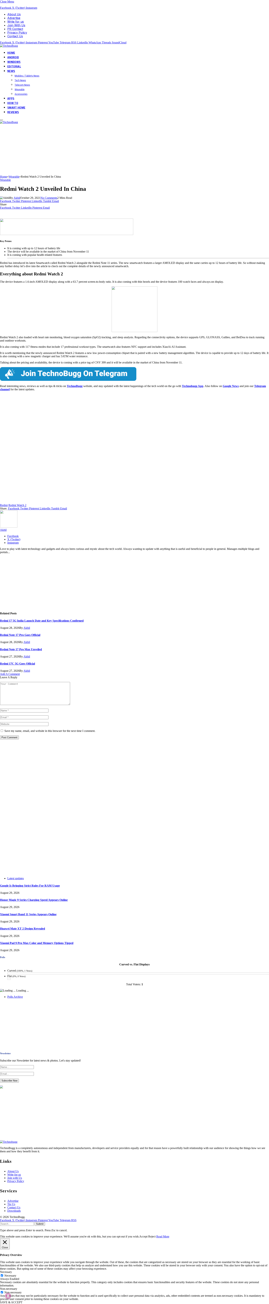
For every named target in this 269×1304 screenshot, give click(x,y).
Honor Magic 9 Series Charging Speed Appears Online (34, 899)
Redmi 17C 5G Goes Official (17, 663)
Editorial (14, 66)
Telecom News (22, 85)
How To (12, 103)
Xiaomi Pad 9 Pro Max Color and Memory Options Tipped (36, 943)
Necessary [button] (6, 1271)
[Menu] (1, 119)
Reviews (13, 112)
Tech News (20, 80)
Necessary (10, 1275)
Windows (13, 62)
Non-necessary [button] (8, 1288)
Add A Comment (10, 674)
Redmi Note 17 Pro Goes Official (20, 634)
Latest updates (15, 878)
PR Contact (15, 29)
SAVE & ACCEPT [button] (11, 1302)
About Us (14, 14)
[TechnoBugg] (9, 45)
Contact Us (15, 36)
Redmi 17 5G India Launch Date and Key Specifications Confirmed (42, 620)
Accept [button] (143, 1236)
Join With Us (16, 25)
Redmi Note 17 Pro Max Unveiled (21, 649)
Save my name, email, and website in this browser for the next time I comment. (49, 730)
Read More (162, 1236)
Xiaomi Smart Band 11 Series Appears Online (28, 914)
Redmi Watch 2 (17, 505)
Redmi (4, 505)
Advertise (13, 18)
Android (13, 57)
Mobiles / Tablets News (27, 76)
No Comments (48, 197)
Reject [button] (152, 1236)
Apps (10, 98)
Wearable (20, 89)
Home (11, 52)
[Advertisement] (110, 149)
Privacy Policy (17, 32)
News (11, 71)
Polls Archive (15, 996)
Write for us (15, 21)
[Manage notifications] (8, 1296)
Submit (40, 1223)
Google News (231, 386)
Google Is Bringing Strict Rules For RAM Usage (30, 885)
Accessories (21, 94)
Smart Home (16, 107)
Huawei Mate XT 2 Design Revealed (22, 928)
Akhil (17, 197)
